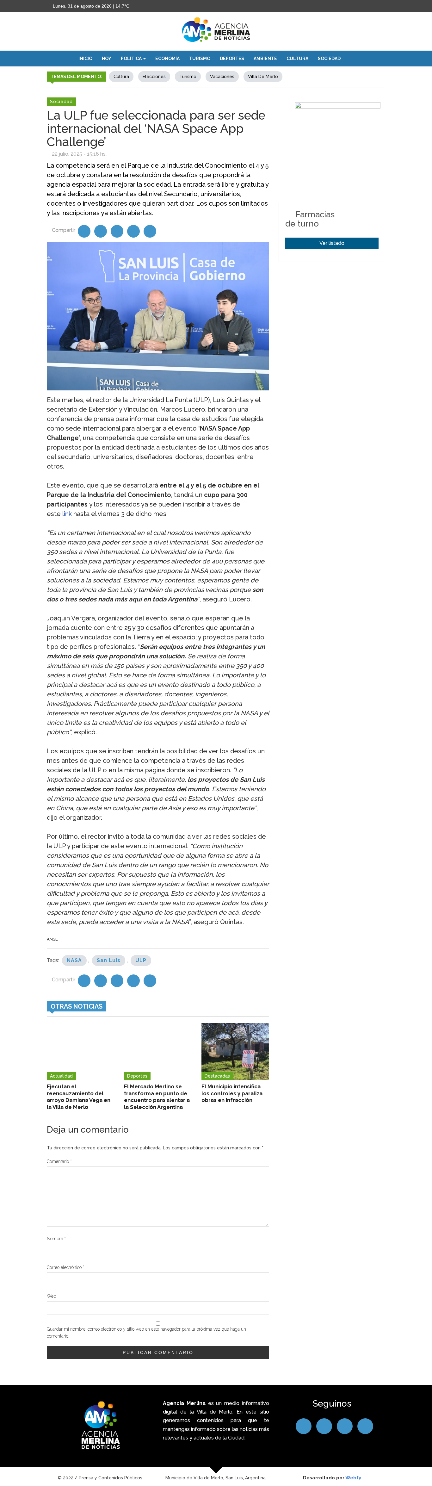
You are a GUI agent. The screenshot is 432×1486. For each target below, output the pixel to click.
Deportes (232, 58)
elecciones (154, 76)
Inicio (85, 58)
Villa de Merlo (263, 76)
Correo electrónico (65, 1267)
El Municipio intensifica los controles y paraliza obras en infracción (231, 1093)
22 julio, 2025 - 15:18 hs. (79, 154)
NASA (74, 960)
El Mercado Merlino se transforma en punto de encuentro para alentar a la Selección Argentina (157, 1096)
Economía (167, 58)
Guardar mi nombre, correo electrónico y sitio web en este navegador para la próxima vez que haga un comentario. (146, 1333)
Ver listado (331, 243)
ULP (140, 960)
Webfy (353, 1478)
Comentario (59, 1161)
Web (51, 1296)
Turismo (199, 58)
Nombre (56, 1238)
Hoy (106, 58)
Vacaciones (222, 76)
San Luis (108, 960)
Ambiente (265, 58)
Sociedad (329, 58)
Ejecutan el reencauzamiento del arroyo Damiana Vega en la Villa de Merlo (78, 1096)
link (67, 514)
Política (132, 58)
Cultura (297, 58)
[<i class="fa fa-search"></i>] (351, 58)
